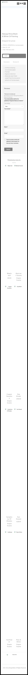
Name (6, 127)
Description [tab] (7, 62)
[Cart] (20, 3)
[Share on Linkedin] (17, 56)
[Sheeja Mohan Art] (5, 3)
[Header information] (24, 3)
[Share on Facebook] (10, 56)
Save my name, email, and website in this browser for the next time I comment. (12, 141)
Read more (19, 280)
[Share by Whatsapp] (19, 56)
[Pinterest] (16, 671)
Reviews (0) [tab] (16, 62)
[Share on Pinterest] (14, 56)
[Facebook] (11, 671)
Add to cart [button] (10, 278)
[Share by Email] (21, 56)
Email (6, 133)
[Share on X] (12, 56)
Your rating (7, 103)
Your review (7, 108)
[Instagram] (14, 671)
